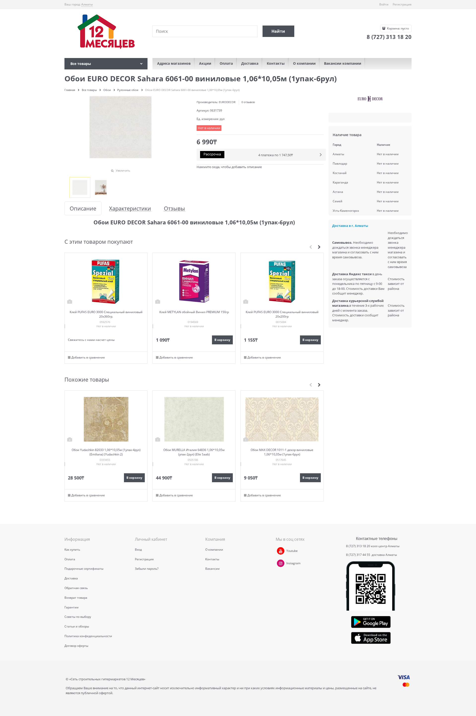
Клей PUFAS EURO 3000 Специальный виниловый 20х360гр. (106, 314)
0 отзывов (248, 102)
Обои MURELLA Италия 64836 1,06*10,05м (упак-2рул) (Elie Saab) (194, 452)
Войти (383, 4)
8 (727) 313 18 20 (358, 546)
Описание (83, 208)
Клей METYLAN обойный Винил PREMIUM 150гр (194, 312)
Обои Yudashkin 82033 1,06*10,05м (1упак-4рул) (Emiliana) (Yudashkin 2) (106, 452)
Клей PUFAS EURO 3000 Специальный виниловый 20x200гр (282, 314)
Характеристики (130, 208)
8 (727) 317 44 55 (358, 555)
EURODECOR (227, 102)
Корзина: (397, 28)
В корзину (222, 340)
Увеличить (123, 170)
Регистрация (402, 4)
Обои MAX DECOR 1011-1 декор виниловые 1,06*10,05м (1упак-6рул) (282, 452)
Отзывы (174, 208)
